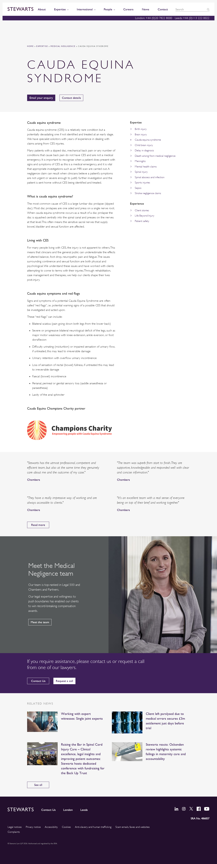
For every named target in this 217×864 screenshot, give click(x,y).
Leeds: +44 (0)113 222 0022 (192, 18)
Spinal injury (141, 171)
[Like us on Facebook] (199, 809)
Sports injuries (142, 182)
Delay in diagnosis (144, 150)
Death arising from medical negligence (155, 155)
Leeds (84, 809)
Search (208, 9)
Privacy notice (33, 827)
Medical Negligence (63, 46)
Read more (38, 525)
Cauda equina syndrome (148, 139)
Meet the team (40, 622)
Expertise (42, 46)
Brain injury (141, 134)
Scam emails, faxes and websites (132, 827)
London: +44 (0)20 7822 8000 (153, 18)
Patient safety (142, 221)
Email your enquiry (41, 98)
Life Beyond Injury (144, 215)
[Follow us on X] (191, 809)
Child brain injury (144, 145)
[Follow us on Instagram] (184, 809)
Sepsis (138, 188)
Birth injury (141, 129)
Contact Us (38, 681)
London (68, 809)
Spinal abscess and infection (149, 177)
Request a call (64, 681)
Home (30, 46)
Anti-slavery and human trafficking (93, 827)
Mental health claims (146, 166)
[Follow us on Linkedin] (176, 809)
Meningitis (140, 161)
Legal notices (15, 827)
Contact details (71, 98)
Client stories (142, 210)
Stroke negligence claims (148, 193)
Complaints (14, 831)
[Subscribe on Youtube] (206, 809)
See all (38, 785)
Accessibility (51, 827)
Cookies (66, 827)
